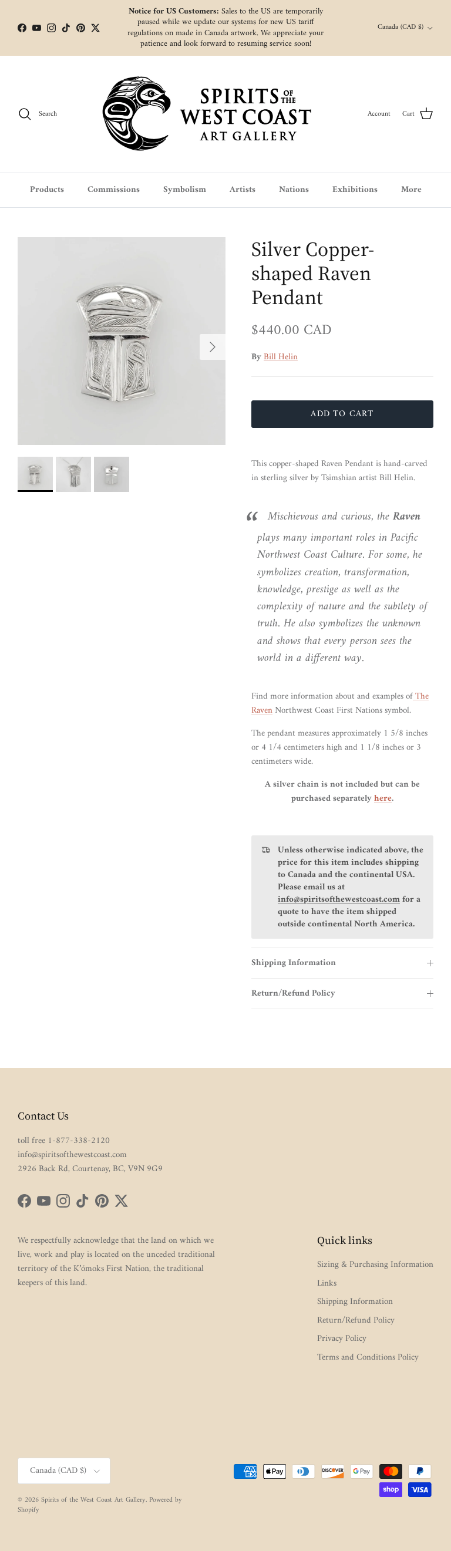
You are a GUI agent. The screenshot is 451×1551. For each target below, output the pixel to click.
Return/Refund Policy (293, 994)
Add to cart (342, 414)
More (411, 190)
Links (326, 1284)
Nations (294, 190)
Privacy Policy (341, 1339)
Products (47, 190)
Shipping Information (293, 963)
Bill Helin (281, 357)
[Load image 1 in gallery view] (122, 341)
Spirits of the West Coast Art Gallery (93, 1500)
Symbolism (184, 190)
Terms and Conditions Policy (368, 1357)
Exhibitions (355, 190)
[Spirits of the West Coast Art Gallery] (216, 114)
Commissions (113, 190)
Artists (242, 190)
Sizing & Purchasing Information (375, 1265)
